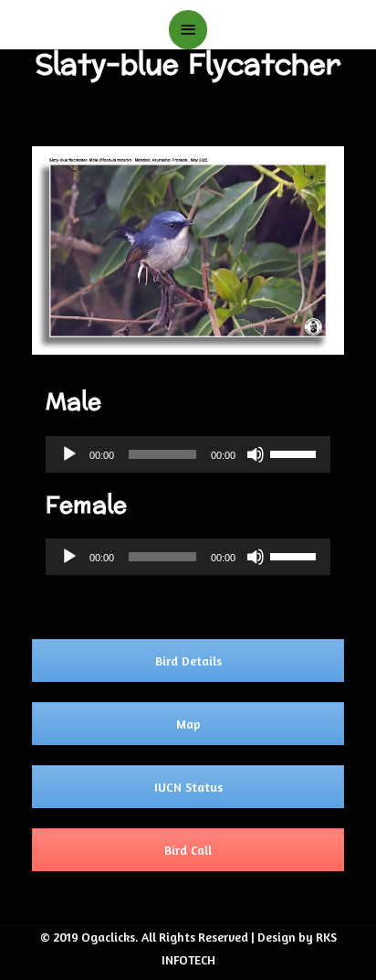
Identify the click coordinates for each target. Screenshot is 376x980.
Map (188, 723)
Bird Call (188, 850)
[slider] (295, 452)
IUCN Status (188, 786)
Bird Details (188, 660)
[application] (188, 454)
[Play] (69, 454)
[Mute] (255, 454)
